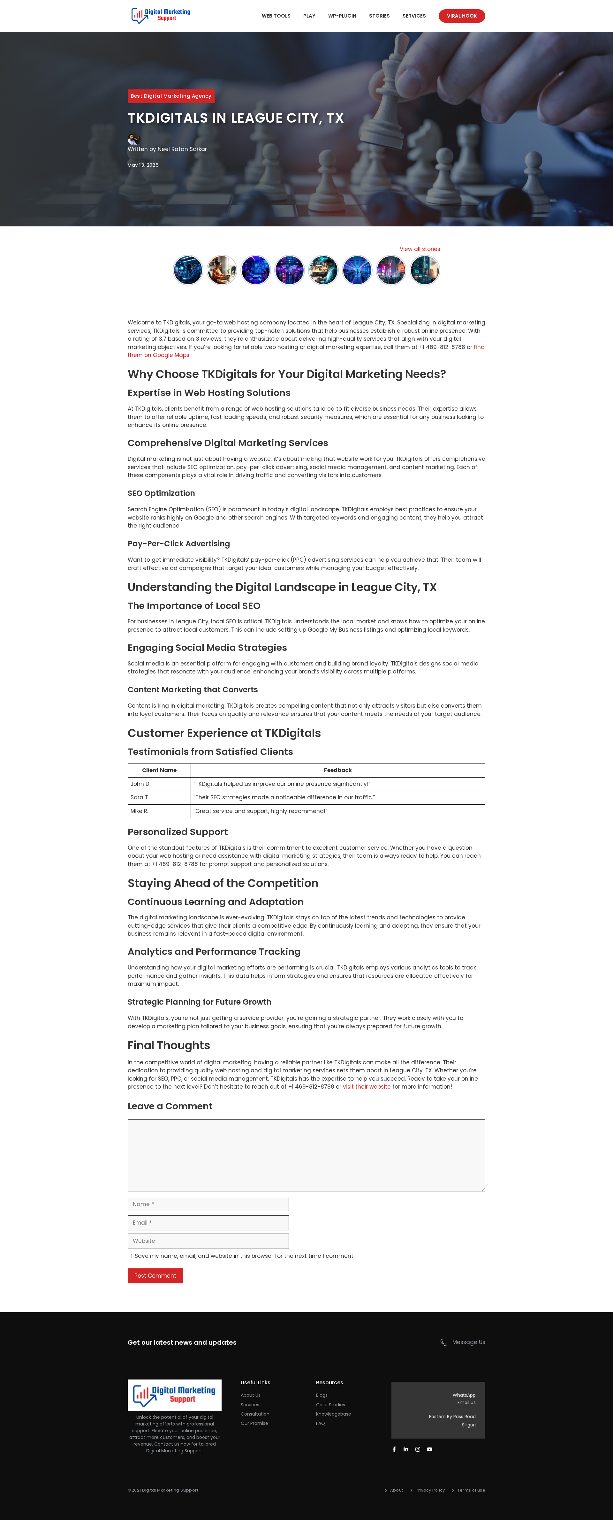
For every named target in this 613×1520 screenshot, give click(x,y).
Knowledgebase (333, 1414)
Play (309, 15)
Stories (379, 15)
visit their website (367, 1087)
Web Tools (276, 15)
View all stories (420, 249)
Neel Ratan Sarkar (182, 149)
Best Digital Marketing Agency (171, 96)
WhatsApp (464, 1395)
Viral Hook (462, 15)
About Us (251, 1395)
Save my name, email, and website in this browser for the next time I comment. (244, 1256)
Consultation (255, 1414)
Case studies (330, 1405)
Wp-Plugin (342, 15)
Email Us (467, 1402)
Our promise (254, 1423)
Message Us (468, 1342)
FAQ (320, 1423)
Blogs (322, 1395)
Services (414, 15)
